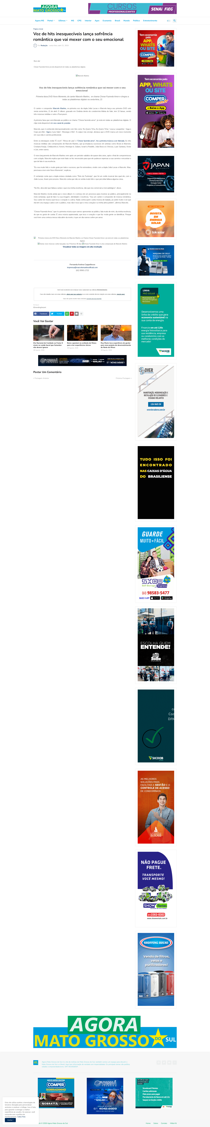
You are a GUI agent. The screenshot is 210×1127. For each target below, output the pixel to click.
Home (148, 1123)
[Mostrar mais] (81, 314)
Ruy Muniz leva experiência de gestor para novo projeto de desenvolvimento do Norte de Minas (116, 345)
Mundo (126, 20)
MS (72, 20)
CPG (79, 20)
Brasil (117, 20)
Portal (50, 20)
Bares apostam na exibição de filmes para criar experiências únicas (81, 344)
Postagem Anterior (42, 378)
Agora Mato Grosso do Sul (57, 1123)
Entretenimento (150, 20)
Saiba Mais (21, 1117)
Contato (164, 1123)
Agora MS (39, 20)
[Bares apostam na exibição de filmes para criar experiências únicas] (82, 333)
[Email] (76, 314)
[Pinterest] (72, 314)
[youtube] (169, 1063)
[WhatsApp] (67, 314)
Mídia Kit (173, 1123)
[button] (169, 21)
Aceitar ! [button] (10, 1120)
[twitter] (164, 1063)
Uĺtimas (62, 20)
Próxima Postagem (123, 378)
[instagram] (175, 1063)
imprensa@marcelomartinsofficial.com (82, 267)
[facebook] (159, 1063)
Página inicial (38, 29)
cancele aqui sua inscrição (94, 298)
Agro (97, 20)
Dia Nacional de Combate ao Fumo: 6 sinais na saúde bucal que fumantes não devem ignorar (48, 345)
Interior (88, 20)
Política (136, 20)
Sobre (155, 1123)
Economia (107, 20)
